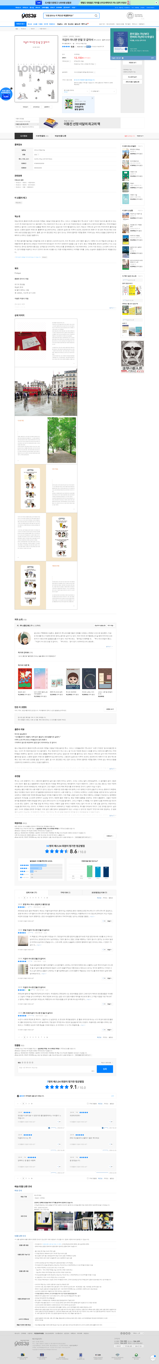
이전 (21, 897)
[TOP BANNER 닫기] (156, 2)
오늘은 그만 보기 (117, 58)
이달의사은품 (120, 24)
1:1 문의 (59, 1244)
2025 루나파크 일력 (56, 692)
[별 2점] (22, 1062)
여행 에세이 (43, 29)
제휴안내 (73, 1333)
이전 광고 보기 (142, 19)
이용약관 (30, 1333)
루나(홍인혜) (66, 43)
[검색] (96, 15)
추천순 (105, 898)
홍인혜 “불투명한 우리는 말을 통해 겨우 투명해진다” (37, 656)
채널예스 (60, 24)
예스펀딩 (70, 24)
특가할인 (128, 24)
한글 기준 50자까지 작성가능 (28, 1067)
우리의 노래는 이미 (88, 692)
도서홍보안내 (59, 1333)
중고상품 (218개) (68, 91)
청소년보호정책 (49, 1333)
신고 (44, 907)
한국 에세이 (31, 185)
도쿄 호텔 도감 (134, 161)
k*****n (125, 320)
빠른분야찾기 (20, 24)
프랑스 (78, 104)
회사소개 (17, 1333)
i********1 (53, 1150)
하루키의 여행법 (135, 235)
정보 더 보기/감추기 (75, 47)
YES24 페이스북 (124, 1333)
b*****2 (106, 1128)
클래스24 (77, 24)
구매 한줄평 (93, 1103)
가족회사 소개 (137, 1333)
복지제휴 (79, 1333)
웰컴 (17, 29)
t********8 (31, 1016)
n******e (30, 933)
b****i (30, 907)
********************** (102, 1173)
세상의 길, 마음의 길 (136, 214)
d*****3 (32, 990)
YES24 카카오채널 (121, 1333)
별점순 (111, 898)
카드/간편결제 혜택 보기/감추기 (94, 72)
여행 (24, 187)
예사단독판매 (110, 24)
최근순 (99, 898)
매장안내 (52, 24)
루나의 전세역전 (71, 692)
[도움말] (70, 61)
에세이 (33, 29)
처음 (19, 897)
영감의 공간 (21, 692)
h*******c (125, 280)
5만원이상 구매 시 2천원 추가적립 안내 (95, 64)
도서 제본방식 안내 (38, 154)
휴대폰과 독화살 (135, 149)
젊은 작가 (102, 24)
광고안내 (66, 1333)
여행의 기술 (133, 195)
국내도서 (23, 29)
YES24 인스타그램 (129, 1333)
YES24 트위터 (127, 1333)
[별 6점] (27, 1062)
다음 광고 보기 (144, 19)
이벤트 (41, 24)
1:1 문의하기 (119, 1346)
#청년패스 (19, 202)
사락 (65, 24)
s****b (125, 300)
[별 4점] (25, 1062)
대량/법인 (142, 24)
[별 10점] (32, 1062)
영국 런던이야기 (127, 283)
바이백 (46, 24)
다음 (44, 897)
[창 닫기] (91, 98)
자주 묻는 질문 (129, 1346)
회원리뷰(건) (81, 46)
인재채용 (23, 1333)
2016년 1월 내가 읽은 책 (130, 303)
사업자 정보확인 (73, 1345)
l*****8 (30, 961)
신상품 (35, 24)
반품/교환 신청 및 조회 (49, 1244)
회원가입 (121, 7)
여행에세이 (30, 187)
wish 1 (124, 323)
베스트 (30, 24)
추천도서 (134, 24)
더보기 (139, 146)
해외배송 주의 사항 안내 (132, 69)
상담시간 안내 (139, 1346)
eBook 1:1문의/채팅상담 (135, 1343)
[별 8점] (30, 1062)
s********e (53, 1128)
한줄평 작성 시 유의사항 (112, 1063)
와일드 (132, 183)
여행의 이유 (133, 172)
